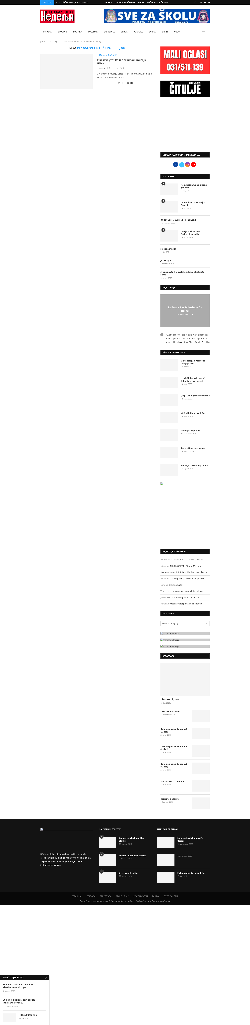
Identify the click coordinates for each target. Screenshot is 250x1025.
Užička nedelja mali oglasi (75, 2)
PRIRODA (91, 896)
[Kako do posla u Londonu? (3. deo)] (201, 733)
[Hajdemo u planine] (201, 803)
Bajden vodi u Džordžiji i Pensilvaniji (178, 219)
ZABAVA (156, 896)
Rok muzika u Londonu (172, 781)
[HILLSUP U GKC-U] (9, 1017)
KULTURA (138, 32)
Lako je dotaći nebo (170, 711)
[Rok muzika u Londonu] (201, 786)
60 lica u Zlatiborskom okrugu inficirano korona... (19, 1001)
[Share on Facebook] (122, 83)
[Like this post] (119, 83)
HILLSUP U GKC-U (28, 1014)
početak (43, 41)
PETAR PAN (77, 896)
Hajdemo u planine (169, 798)
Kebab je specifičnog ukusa (194, 465)
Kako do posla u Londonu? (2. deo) (173, 748)
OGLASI (141, 2)
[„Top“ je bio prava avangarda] (169, 400)
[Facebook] (194, 2)
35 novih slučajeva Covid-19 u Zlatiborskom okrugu (19, 986)
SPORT (165, 32)
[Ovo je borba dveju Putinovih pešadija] (169, 236)
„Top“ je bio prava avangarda (195, 395)
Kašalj (180, 585)
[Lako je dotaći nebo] (201, 716)
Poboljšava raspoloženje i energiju (186, 603)
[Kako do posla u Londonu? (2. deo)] (201, 751)
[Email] (209, 2)
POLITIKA (77, 32)
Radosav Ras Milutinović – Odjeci (185, 309)
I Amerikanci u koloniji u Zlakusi (193, 204)
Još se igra (165, 260)
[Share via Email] (131, 83)
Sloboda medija (168, 248)
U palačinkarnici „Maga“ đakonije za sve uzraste (193, 379)
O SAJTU (108, 2)
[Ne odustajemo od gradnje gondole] (169, 189)
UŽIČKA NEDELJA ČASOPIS (157, 2)
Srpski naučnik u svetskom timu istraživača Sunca (182, 273)
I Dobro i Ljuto (169, 699)
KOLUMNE (93, 32)
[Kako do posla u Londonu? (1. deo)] (201, 768)
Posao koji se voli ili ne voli (186, 597)
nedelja (102, 68)
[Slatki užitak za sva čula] (169, 452)
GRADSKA (47, 32)
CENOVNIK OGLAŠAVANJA (125, 2)
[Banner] (185, 646)
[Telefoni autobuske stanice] (107, 860)
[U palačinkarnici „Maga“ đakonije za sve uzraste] (169, 382)
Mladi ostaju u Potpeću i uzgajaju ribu (193, 362)
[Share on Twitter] (125, 83)
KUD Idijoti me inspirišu (193, 413)
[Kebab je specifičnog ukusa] (169, 470)
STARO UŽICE (122, 896)
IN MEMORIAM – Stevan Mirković (187, 559)
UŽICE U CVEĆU (140, 896)
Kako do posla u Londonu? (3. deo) (173, 730)
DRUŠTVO (62, 32)
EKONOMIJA (109, 32)
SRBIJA (124, 32)
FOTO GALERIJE (171, 896)
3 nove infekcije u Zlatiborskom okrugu (188, 572)
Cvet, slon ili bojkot (128, 873)
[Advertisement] (185, 126)
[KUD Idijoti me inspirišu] (169, 417)
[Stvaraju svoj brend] (169, 435)
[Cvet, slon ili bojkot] (107, 877)
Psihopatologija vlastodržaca (191, 873)
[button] (57, 2)
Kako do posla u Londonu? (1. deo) (173, 765)
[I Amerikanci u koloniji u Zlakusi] (169, 207)
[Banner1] (185, 633)
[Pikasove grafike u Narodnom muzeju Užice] (66, 71)
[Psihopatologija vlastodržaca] (165, 877)
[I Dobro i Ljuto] (185, 679)
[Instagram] (201, 2)
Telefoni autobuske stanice (132, 855)
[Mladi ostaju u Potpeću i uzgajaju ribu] (169, 365)
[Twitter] (198, 2)
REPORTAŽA (105, 896)
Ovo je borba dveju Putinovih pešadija (190, 233)
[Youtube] (205, 2)
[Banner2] (185, 640)
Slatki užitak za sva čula (193, 448)
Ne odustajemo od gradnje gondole (194, 186)
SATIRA (152, 32)
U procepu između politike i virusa (186, 591)
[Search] (208, 32)
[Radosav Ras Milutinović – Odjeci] (165, 842)
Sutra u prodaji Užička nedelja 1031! (187, 578)
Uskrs (163, 572)
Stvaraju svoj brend (190, 430)
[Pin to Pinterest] (128, 83)
